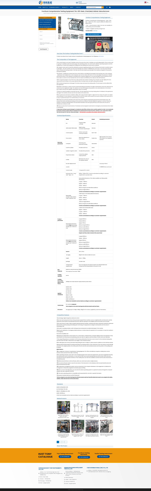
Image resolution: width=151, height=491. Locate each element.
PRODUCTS (65, 7)
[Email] (77, 3)
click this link (101, 56)
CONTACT (78, 7)
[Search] (103, 7)
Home (45, 13)
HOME (39, 7)
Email (80, 2)
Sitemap (81, 489)
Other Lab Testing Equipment (45, 26)
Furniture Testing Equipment (52, 13)
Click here (95, 30)
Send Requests (43, 49)
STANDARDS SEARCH (54, 7)
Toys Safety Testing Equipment (46, 19)
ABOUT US (45, 7)
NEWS (71, 7)
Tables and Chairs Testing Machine (64, 13)
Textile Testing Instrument (45, 24)
